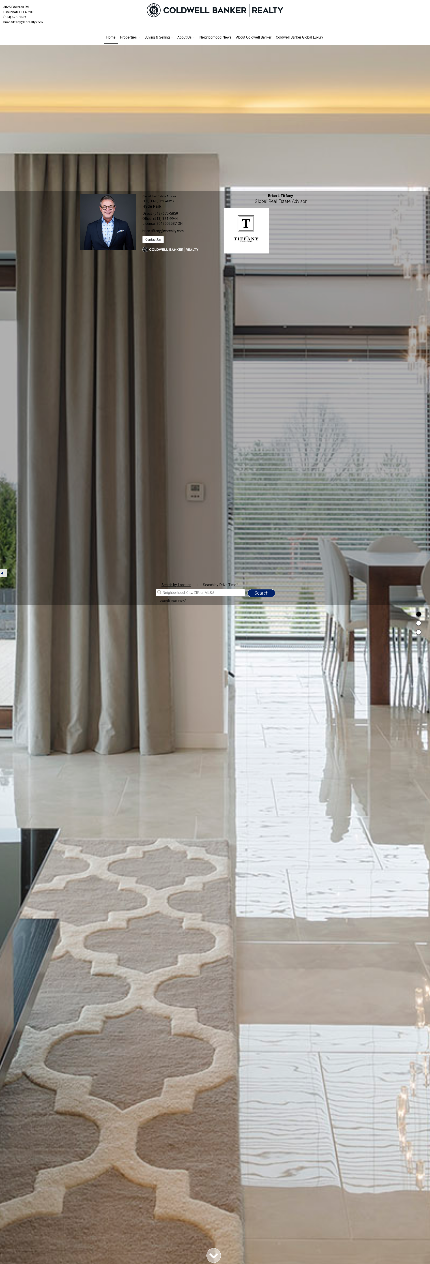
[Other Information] (418, 632)
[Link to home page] (215, 10)
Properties (130, 39)
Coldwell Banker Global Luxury (299, 37)
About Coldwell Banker (253, 37)
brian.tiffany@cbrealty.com (23, 22)
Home (111, 37)
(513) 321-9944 (165, 218)
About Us (186, 39)
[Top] (418, 614)
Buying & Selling (159, 39)
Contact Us (153, 239)
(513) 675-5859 (14, 17)
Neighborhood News (215, 37)
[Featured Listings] (418, 623)
